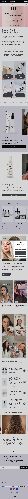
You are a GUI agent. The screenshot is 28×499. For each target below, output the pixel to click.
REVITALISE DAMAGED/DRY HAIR (20, 251)
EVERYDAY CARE (20, 254)
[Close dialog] (26, 241)
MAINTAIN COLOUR (20, 249)
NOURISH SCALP (20, 256)
